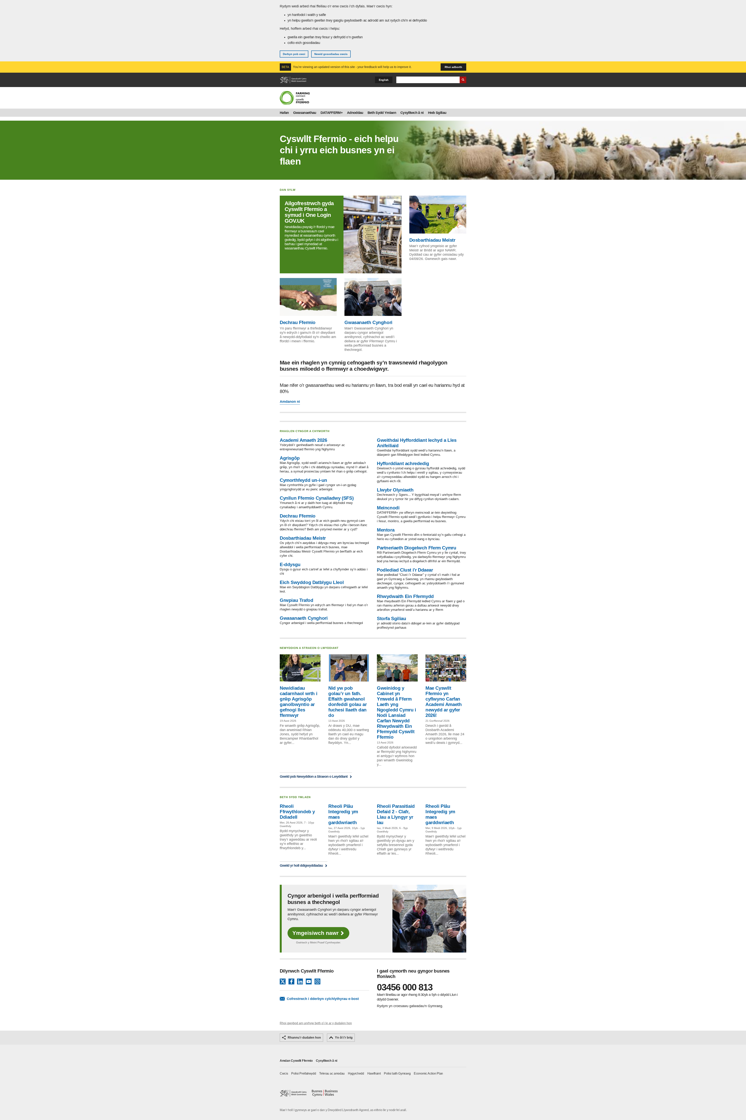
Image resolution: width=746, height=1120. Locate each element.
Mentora (385, 530)
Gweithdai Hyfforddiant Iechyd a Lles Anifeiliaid (417, 443)
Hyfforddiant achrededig (403, 463)
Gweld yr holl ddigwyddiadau (301, 865)
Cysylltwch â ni (412, 113)
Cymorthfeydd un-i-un (303, 480)
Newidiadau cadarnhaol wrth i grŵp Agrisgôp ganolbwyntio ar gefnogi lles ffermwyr (298, 701)
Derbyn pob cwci (294, 54)
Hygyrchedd (356, 1073)
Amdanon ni (290, 402)
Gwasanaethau (304, 113)
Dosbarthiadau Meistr (432, 240)
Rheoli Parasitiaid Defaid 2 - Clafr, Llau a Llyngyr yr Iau (396, 814)
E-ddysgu (290, 564)
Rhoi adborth (453, 67)
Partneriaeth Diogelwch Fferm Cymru (416, 547)
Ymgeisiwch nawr (315, 933)
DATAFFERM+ (332, 113)
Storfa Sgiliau (391, 618)
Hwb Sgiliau (437, 113)
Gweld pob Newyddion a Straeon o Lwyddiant (314, 776)
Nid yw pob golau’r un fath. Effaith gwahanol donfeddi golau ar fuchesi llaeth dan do (347, 701)
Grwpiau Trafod (296, 600)
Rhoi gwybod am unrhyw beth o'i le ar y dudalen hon (316, 1023)
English (384, 79)
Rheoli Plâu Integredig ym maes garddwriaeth (343, 814)
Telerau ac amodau (332, 1073)
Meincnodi (388, 507)
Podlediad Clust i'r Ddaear (405, 570)
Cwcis (284, 1073)
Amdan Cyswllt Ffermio (296, 1060)
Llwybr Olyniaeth (395, 489)
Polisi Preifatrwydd (303, 1073)
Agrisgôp (290, 458)
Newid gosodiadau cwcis (331, 54)
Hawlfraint (374, 1073)
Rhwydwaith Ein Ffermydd (405, 596)
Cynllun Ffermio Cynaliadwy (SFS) (317, 498)
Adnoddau (355, 113)
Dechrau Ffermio (297, 322)
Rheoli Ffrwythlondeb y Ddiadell (297, 812)
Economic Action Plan (428, 1073)
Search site (463, 80)
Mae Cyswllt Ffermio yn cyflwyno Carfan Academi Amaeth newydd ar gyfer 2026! (443, 701)
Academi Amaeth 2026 (303, 440)
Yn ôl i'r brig (344, 1037)
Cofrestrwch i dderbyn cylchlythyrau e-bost (323, 999)
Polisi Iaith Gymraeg (397, 1073)
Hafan (284, 113)
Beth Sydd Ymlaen (382, 113)
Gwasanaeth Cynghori (368, 322)
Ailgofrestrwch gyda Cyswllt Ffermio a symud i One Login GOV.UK (309, 212)
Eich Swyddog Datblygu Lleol (312, 582)
